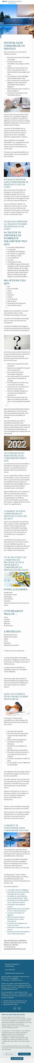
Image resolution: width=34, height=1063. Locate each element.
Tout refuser (25, 1054)
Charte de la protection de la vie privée (14, 1002)
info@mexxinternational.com (14, 973)
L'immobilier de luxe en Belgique (18, 890)
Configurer (10, 1054)
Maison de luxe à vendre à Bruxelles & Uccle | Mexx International (15, 919)
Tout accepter (18, 1058)
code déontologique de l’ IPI (9, 989)
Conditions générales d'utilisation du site (14, 1001)
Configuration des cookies (10, 1004)
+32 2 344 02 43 (10, 970)
